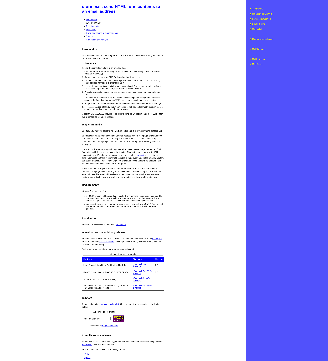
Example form (258, 24)
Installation (91, 30)
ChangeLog (157, 239)
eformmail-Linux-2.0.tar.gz (140, 265)
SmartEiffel (87, 345)
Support (89, 36)
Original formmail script (262, 39)
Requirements (92, 26)
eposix (87, 358)
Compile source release (97, 40)
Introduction (91, 19)
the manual (121, 224)
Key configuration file (261, 19)
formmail (140, 155)
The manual (257, 9)
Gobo (86, 354)
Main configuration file (262, 14)
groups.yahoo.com (109, 326)
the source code (106, 241)
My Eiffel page (258, 49)
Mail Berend (257, 64)
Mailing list (257, 29)
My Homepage (258, 59)
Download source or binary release (102, 33)
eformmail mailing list (109, 304)
